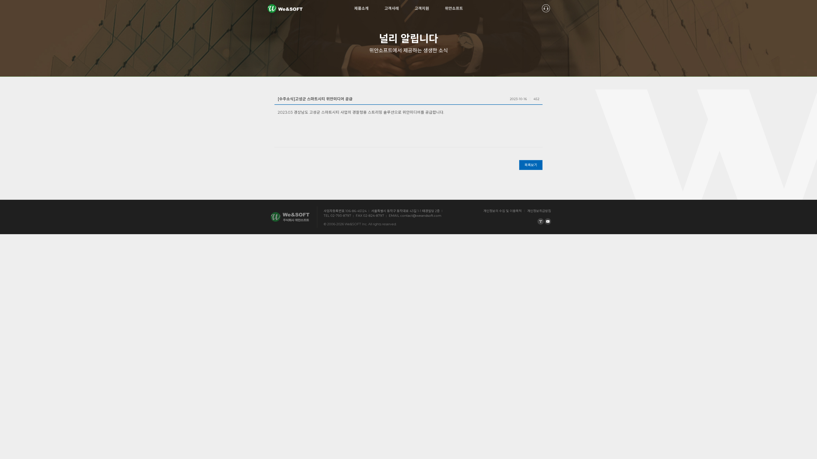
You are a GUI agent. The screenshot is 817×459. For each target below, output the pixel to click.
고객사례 (391, 8)
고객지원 (422, 8)
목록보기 (530, 165)
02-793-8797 (340, 216)
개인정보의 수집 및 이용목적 (502, 211)
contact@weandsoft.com (420, 216)
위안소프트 (454, 8)
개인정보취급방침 (539, 211)
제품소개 (361, 8)
